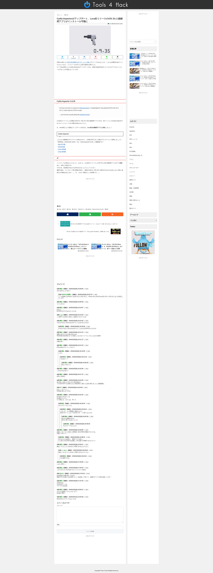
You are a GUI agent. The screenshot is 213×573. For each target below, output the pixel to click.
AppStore (132, 131)
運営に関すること (134, 200)
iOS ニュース (133, 139)
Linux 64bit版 (62, 151)
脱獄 (60, 206)
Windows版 (61, 146)
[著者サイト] (67, 214)
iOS (64, 209)
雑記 (130, 204)
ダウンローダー (134, 167)
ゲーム (131, 163)
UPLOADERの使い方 (135, 155)
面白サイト (132, 208)
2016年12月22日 (85, 114)
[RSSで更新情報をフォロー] (112, 214)
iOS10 (69, 209)
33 (110, 23)
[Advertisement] (90, 84)
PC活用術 (132, 151)
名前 (58, 524)
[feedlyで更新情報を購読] (90, 214)
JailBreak (89, 209)
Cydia (59, 209)
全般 (130, 184)
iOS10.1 (75, 209)
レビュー (132, 175)
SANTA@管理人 (66, 294)
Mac (130, 143)
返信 (87, 288)
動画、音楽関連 (134, 188)
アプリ (131, 159)
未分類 (131, 192)
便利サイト (132, 180)
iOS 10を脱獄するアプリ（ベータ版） (79, 62)
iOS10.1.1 (82, 209)
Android (131, 127)
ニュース (132, 171)
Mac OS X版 (61, 144)
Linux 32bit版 (62, 149)
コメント (60, 505)
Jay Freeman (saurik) (99, 209)
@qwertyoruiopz (84, 108)
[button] (155, 42)
